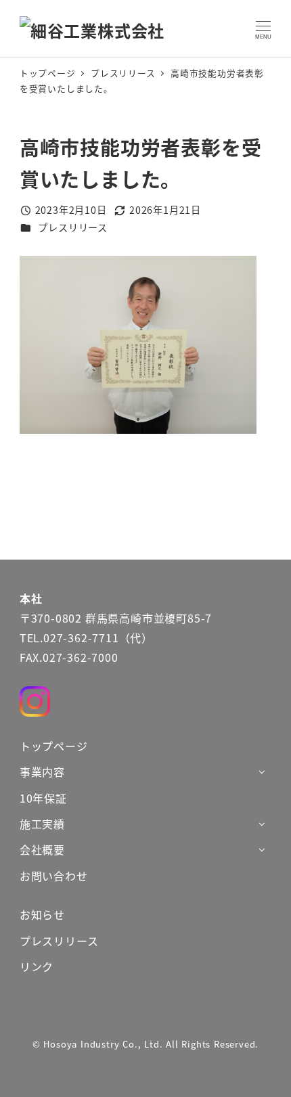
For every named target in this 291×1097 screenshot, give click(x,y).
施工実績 (42, 823)
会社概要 (42, 849)
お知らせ (42, 914)
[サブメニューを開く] (261, 771)
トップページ (54, 746)
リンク (36, 966)
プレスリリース (73, 227)
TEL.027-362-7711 (69, 637)
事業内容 (42, 771)
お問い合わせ (54, 876)
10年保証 (43, 798)
